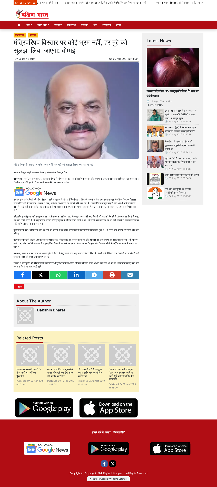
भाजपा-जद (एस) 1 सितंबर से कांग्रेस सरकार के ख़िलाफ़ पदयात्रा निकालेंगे (174, 2)
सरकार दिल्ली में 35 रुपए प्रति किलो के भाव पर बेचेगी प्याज (173, 93)
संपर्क (108, 432)
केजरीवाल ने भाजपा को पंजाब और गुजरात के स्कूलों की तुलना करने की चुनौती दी (180, 145)
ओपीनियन (106, 24)
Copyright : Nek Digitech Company (104, 473)
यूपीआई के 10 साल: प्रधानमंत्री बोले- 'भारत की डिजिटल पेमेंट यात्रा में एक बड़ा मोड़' (181, 162)
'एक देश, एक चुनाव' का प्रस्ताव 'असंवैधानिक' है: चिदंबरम (178, 190)
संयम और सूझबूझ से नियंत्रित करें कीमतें (182, 174)
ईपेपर (118, 24)
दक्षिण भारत (19, 35)
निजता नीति (119, 432)
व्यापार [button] (57, 24)
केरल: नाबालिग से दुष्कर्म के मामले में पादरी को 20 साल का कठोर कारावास (60, 372)
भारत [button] (28, 24)
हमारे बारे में (98, 432)
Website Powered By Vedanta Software (108, 479)
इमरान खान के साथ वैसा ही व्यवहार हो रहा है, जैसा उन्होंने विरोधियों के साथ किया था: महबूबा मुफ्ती (95, 2)
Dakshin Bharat (26, 58)
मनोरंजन (84, 24)
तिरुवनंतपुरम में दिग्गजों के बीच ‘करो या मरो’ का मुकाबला (28, 372)
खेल (95, 24)
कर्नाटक (33, 35)
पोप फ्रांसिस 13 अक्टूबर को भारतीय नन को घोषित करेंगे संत (90, 372)
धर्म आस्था (71, 24)
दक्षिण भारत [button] (42, 24)
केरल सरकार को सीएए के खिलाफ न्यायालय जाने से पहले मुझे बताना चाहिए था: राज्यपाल (121, 374)
